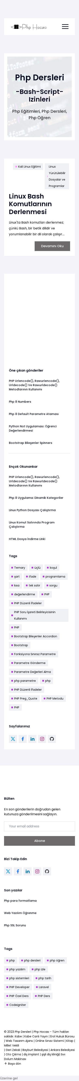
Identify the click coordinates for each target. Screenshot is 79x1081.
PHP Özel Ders (19, 996)
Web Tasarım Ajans (20, 1041)
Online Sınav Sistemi (49, 1041)
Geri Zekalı (13, 1050)
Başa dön (14, 1064)
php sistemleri (19, 978)
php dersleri (32, 960)
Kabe (19, 1036)
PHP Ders (44, 996)
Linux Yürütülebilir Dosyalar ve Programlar (57, 176)
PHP (46, 594)
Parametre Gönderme (30, 663)
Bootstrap (21, 645)
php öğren (57, 960)
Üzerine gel (9, 1078)
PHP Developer (19, 987)
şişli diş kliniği (50, 1054)
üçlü (37, 568)
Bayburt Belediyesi (35, 1050)
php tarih (44, 978)
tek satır (34, 585)
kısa (16, 585)
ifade (32, 577)
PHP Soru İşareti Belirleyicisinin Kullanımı (35, 615)
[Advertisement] (39, 317)
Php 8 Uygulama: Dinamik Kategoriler (36, 498)
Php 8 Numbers (20, 402)
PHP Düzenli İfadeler (28, 603)
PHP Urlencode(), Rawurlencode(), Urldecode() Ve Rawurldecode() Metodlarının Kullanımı (34, 385)
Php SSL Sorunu (15, 925)
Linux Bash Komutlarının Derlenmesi (30, 204)
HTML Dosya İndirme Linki (27, 539)
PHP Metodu (55, 699)
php (48, 681)
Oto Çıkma (13, 1054)
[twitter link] (13, 739)
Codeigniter (17, 1005)
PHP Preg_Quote (25, 699)
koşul (53, 568)
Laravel (44, 987)
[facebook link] (23, 739)
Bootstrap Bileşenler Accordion (35, 636)
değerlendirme (24, 594)
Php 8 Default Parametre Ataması (34, 414)
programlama (55, 577)
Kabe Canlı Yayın (36, 1036)
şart (17, 577)
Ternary (19, 568)
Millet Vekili (11, 1045)
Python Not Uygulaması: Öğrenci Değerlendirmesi (33, 428)
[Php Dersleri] (29, 26)
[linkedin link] (32, 739)
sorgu (53, 585)
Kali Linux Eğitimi (29, 167)
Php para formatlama (20, 901)
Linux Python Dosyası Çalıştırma (32, 510)
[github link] (52, 739)
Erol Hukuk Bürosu (62, 1036)
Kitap (69, 1041)
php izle (40, 969)
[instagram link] (42, 739)
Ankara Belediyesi (62, 1050)
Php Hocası (42, 1032)
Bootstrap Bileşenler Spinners (30, 443)
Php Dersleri (23, 1032)
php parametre (25, 681)
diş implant (31, 1054)
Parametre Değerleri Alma (32, 672)
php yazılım (17, 969)
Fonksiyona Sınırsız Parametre (35, 654)
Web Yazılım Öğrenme (20, 913)
